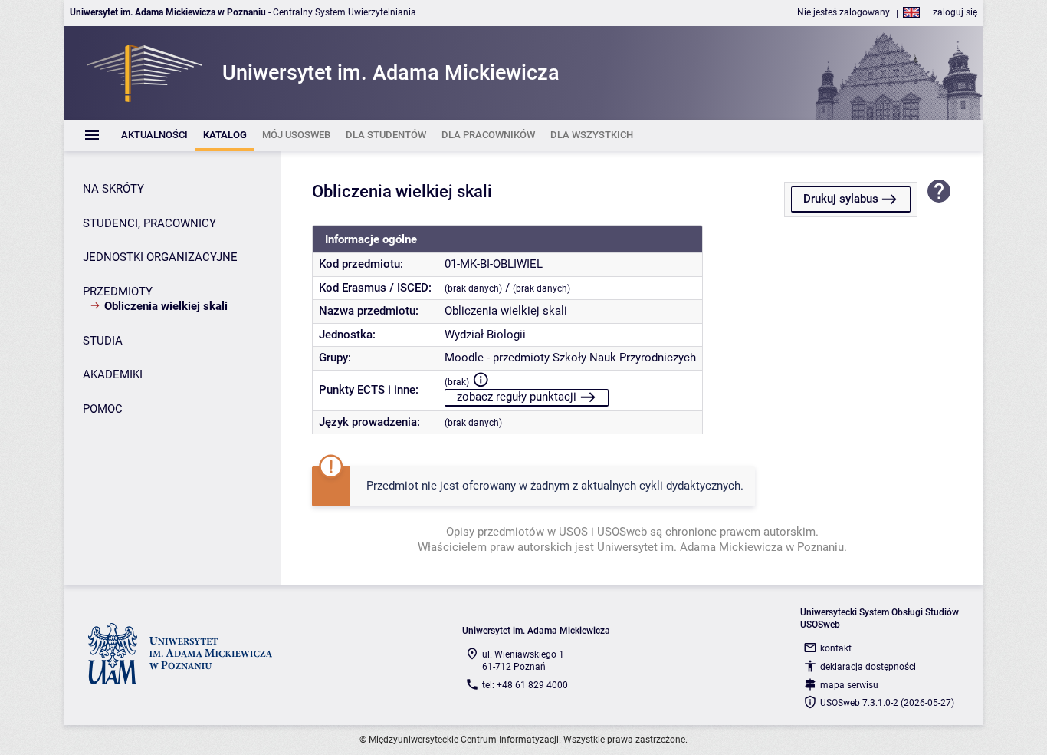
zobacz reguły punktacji (516, 397)
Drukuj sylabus (840, 199)
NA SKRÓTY (113, 189)
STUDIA (103, 341)
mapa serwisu (849, 685)
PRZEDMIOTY (118, 291)
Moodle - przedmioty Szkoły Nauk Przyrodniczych (570, 357)
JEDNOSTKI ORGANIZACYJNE (160, 257)
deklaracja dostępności (868, 666)
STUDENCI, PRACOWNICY (149, 223)
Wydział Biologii (485, 334)
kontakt (836, 648)
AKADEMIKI (113, 374)
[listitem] (154, 135)
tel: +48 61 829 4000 (525, 685)
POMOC (103, 409)
